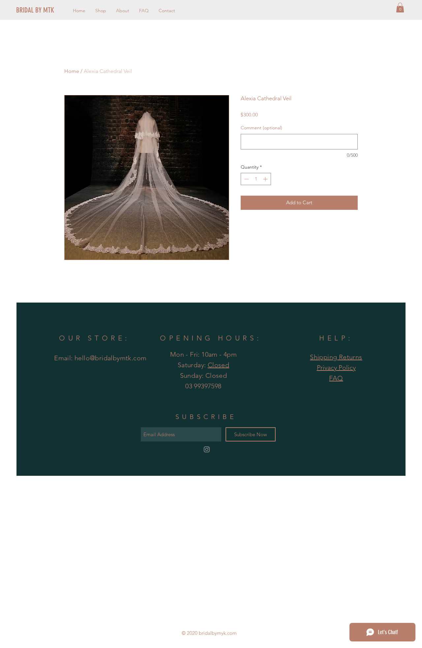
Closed (218, 365)
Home (71, 71)
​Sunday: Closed (203, 375)
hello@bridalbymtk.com (110, 358)
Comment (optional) (261, 128)
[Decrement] (246, 179)
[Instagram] (207, 449)
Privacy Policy (336, 368)
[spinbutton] (256, 179)
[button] (400, 8)
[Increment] (266, 179)
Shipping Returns (336, 357)
